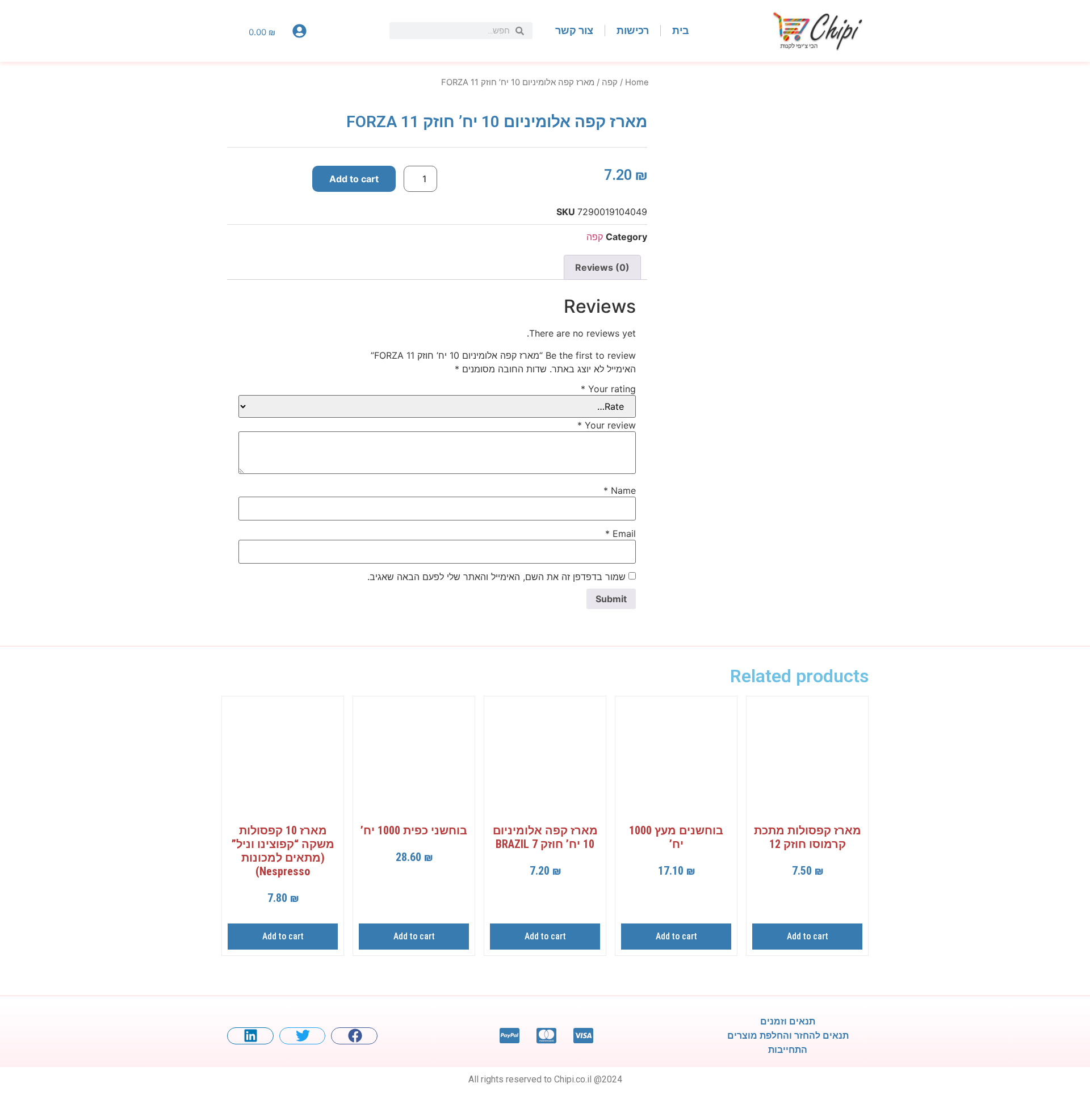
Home (637, 82)
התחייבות (787, 1049)
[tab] (602, 267)
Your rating (608, 388)
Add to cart (354, 178)
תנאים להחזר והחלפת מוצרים (788, 1035)
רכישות (633, 30)
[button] (354, 1035)
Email (620, 533)
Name (619, 490)
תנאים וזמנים (787, 1021)
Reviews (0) (602, 267)
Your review (606, 425)
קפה (610, 82)
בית (680, 30)
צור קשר (574, 30)
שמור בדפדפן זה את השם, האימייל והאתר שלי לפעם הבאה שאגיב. (496, 576)
